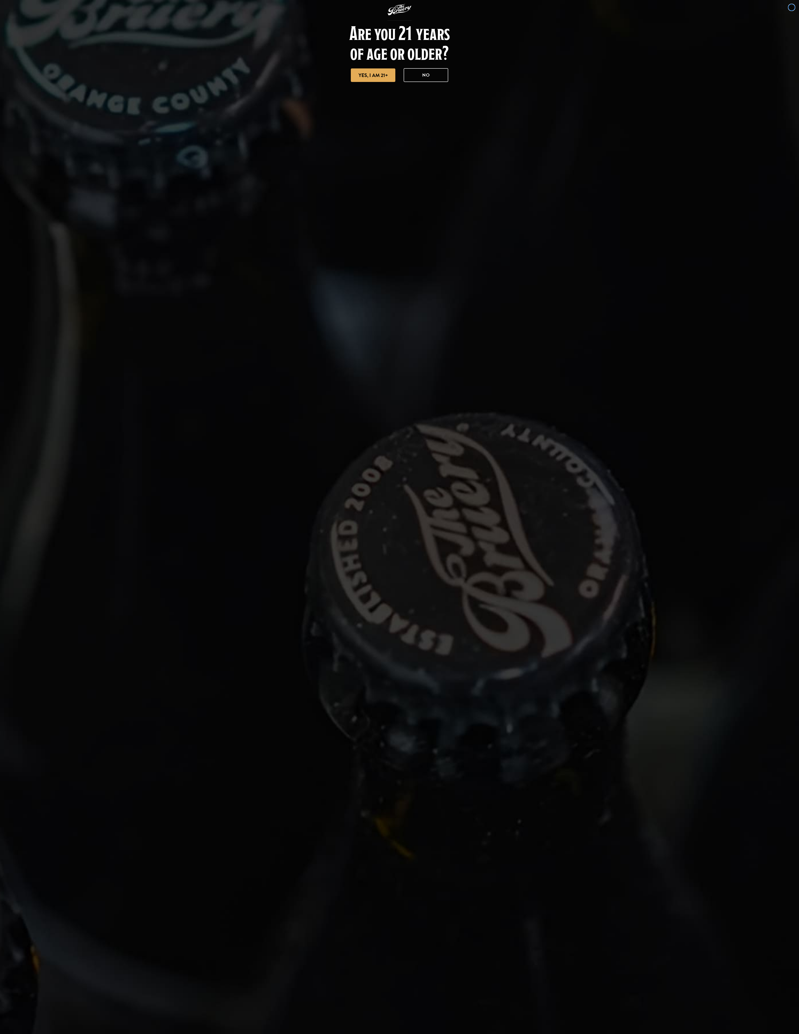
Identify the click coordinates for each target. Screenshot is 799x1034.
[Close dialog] (791, 7)
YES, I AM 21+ (373, 75)
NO (426, 75)
